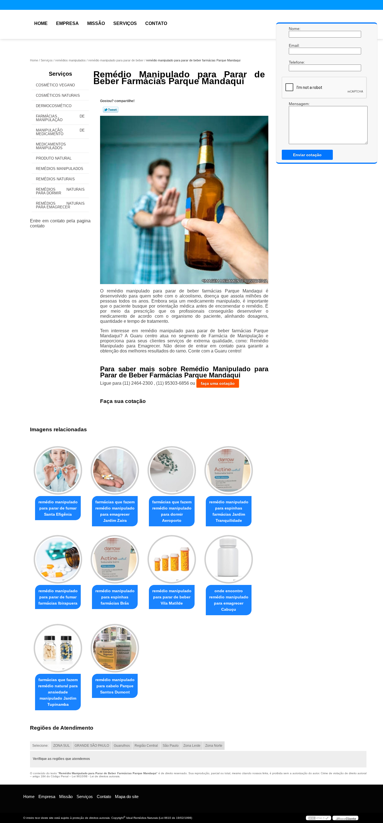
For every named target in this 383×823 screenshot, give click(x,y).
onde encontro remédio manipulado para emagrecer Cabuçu (228, 600)
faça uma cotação (218, 383)
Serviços (125, 23)
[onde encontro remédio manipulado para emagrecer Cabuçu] (228, 559)
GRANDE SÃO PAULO (92, 746)
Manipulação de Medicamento (60, 132)
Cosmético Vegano (55, 85)
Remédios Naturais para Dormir (60, 191)
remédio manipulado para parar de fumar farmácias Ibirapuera (58, 597)
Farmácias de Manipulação (60, 118)
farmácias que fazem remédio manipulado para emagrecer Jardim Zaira (115, 511)
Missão (96, 23)
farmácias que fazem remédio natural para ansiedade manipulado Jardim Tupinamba (58, 692)
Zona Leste (191, 746)
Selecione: (40, 746)
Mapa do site (127, 796)
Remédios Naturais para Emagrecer (60, 205)
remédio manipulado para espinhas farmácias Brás (115, 597)
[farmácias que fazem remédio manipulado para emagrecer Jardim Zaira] (115, 470)
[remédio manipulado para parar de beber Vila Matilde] (171, 559)
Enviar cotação (307, 155)
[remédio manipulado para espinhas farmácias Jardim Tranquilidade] (228, 470)
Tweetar (110, 109)
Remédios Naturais (55, 179)
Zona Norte (213, 746)
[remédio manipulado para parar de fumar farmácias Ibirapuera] (58, 559)
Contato (156, 23)
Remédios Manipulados (59, 169)
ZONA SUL (61, 746)
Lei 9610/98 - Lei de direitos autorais (95, 776)
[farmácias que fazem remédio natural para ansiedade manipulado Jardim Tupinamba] (58, 648)
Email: (294, 45)
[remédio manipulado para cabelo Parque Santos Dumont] (115, 648)
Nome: (294, 28)
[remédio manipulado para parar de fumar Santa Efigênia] (58, 470)
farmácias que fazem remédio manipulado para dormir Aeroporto (172, 511)
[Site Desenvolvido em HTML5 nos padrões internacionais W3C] (318, 818)
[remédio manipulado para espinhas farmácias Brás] (115, 559)
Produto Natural (53, 158)
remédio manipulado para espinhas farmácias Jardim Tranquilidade (228, 511)
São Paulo (171, 746)
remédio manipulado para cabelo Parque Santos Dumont (115, 685)
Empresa (67, 23)
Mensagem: (294, 104)
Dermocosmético (53, 106)
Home (41, 23)
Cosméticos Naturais (58, 95)
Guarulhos (122, 746)
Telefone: (294, 62)
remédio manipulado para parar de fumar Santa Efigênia (58, 508)
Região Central (146, 746)
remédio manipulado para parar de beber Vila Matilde (172, 597)
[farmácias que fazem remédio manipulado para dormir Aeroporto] (171, 470)
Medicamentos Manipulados (51, 146)
